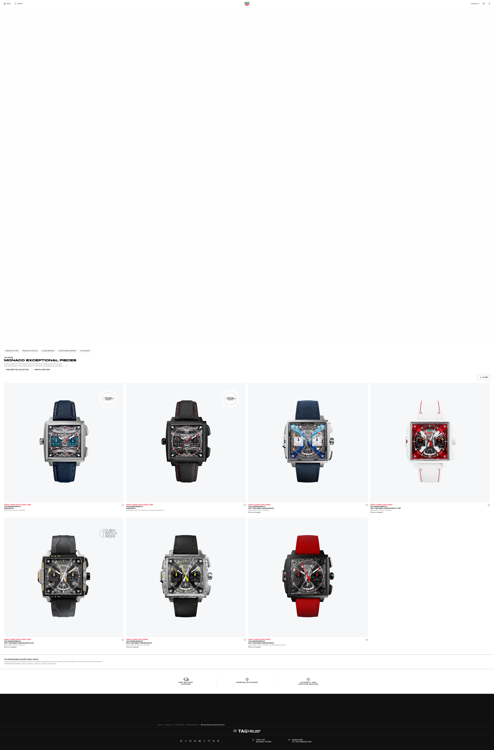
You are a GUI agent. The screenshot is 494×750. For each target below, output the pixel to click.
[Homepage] (247, 4)
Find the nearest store (263, 741)
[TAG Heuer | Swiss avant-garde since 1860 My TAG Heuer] (247, 731)
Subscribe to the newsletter (302, 741)
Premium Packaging (247, 682)
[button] (489, 4)
